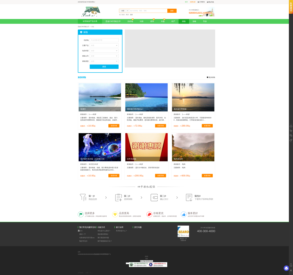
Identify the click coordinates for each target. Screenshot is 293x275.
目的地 (130, 21)
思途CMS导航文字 (113, 21)
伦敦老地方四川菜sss (87, 238)
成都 (131, 14)
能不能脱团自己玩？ (105, 241)
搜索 (104, 67)
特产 (173, 21)
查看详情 (114, 126)
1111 (81, 231)
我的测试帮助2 (103, 234)
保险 (184, 21)
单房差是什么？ (121, 231)
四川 (127, 14)
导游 (205, 21)
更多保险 (212, 77)
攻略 (194, 21)
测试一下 (82, 234)
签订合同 (119, 227)
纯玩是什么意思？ (104, 231)
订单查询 (202, 2)
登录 (186, 2)
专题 (163, 21)
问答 (142, 21)
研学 (152, 21)
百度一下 (88, 273)
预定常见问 (83, 241)
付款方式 (101, 227)
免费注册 (192, 2)
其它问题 (138, 227)
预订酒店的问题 (103, 238)
